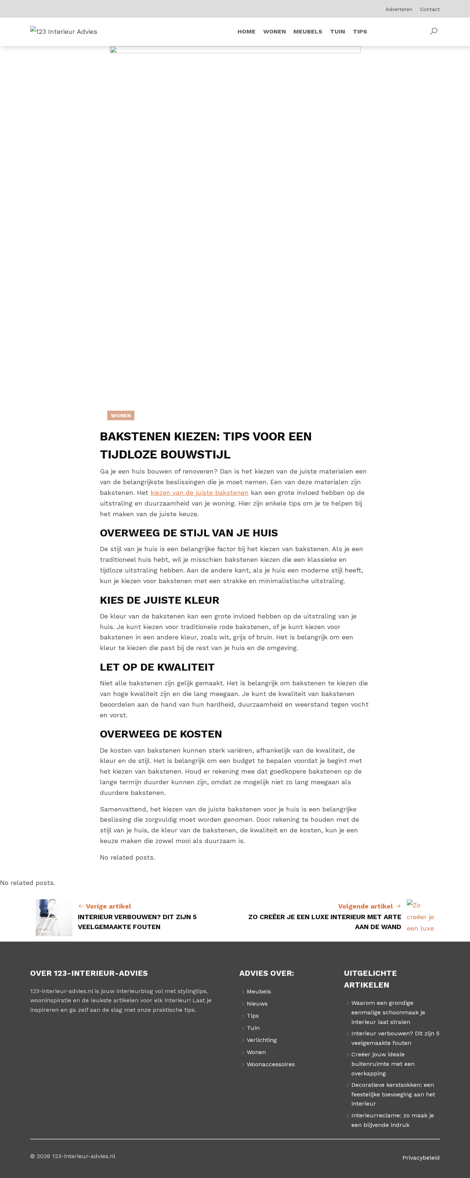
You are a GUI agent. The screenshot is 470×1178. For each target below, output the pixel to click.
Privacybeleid (421, 1157)
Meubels (259, 991)
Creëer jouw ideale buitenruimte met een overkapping (383, 1064)
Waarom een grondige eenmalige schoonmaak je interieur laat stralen (388, 1012)
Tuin (253, 1027)
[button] (433, 31)
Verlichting (262, 1039)
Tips (253, 1015)
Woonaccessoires (271, 1064)
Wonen (121, 415)
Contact (430, 9)
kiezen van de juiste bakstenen (200, 492)
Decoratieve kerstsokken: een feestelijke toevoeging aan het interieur (393, 1094)
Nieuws (257, 1003)
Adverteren (399, 9)
